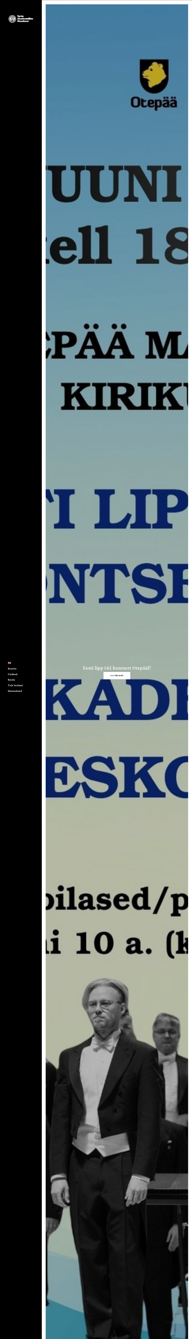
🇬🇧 (9, 663)
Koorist (12, 668)
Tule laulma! (15, 685)
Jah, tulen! (117, 684)
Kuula (11, 679)
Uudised (13, 674)
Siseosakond (15, 691)
